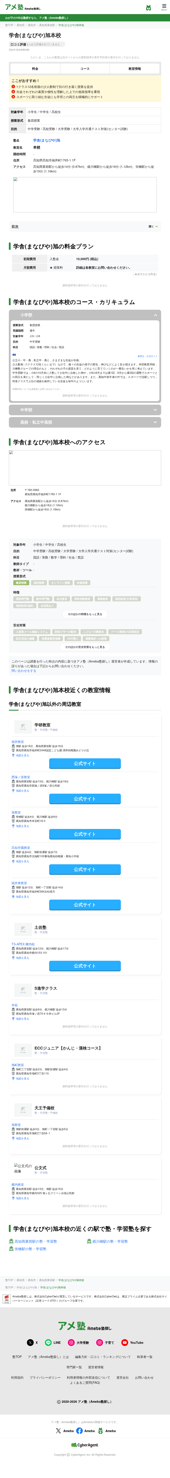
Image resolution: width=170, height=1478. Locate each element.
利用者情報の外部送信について (88, 1377)
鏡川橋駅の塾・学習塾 (110, 1241)
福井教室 (18, 741)
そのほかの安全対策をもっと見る (85, 647)
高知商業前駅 (47, 25)
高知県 (21, 25)
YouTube (136, 1342)
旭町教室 (18, 1065)
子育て (109, 1342)
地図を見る (22, 755)
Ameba (68, 1431)
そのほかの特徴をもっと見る (85, 614)
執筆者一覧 (145, 1356)
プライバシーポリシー (45, 1377)
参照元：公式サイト (148, 356)
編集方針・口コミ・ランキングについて (103, 1356)
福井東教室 (19, 883)
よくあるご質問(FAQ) (85, 1382)
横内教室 (18, 1184)
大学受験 (83, 1342)
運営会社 (122, 1377)
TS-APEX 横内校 (23, 944)
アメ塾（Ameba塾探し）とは (48, 1356)
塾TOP (9, 25)
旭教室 (16, 812)
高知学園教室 (21, 847)
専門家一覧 (74, 1367)
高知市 (32, 25)
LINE (57, 1342)
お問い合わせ (144, 1377)
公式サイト (85, 763)
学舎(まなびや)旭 (46, 140)
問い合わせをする (24, 670)
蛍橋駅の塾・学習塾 (30, 1249)
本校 (15, 1005)
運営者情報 (96, 1367)
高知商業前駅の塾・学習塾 (36, 1241)
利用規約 (17, 1377)
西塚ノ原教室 (21, 777)
